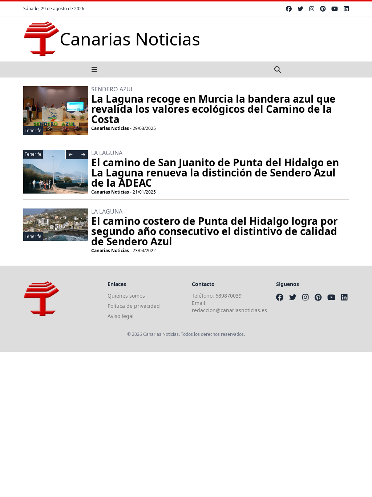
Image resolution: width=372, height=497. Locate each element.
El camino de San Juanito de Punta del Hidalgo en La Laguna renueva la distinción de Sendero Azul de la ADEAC (215, 172)
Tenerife (33, 130)
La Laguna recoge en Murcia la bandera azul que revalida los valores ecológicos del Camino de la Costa (213, 109)
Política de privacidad (134, 305)
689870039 (228, 295)
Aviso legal (121, 316)
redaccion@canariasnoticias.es (229, 310)
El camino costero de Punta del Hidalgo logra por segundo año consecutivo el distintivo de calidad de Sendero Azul (214, 231)
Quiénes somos (126, 295)
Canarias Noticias (110, 128)
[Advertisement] (186, 403)
